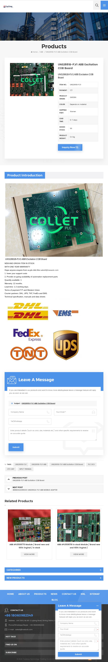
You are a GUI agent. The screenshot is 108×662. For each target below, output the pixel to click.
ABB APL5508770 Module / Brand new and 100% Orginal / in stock (29, 546)
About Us (24, 594)
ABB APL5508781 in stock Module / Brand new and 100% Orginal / (78, 546)
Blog (55, 600)
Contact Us (69, 594)
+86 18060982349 (19, 615)
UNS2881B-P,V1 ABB (39, 464)
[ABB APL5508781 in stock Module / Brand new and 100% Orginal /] (78, 525)
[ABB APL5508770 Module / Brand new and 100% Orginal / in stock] (29, 525)
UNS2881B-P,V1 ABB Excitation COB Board (38, 403)
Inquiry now (68, 147)
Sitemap (95, 594)
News (54, 594)
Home (35, 52)
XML (83, 594)
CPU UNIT (10, 469)
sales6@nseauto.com (49, 270)
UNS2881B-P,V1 (20, 464)
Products (40, 594)
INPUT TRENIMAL (25, 469)
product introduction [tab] (24, 175)
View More (29, 554)
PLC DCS (91, 464)
